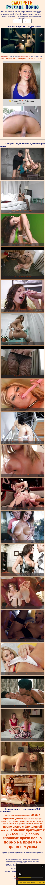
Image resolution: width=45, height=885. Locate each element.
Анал (40, 58)
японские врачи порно (22, 838)
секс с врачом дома (21, 816)
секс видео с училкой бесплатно (22, 823)
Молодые (22, 58)
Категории (18, 21)
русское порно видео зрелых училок (17, 815)
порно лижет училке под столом (28, 821)
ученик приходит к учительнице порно (25, 832)
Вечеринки (10, 58)
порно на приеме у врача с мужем (22, 844)
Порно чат (27, 21)
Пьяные (31, 58)
